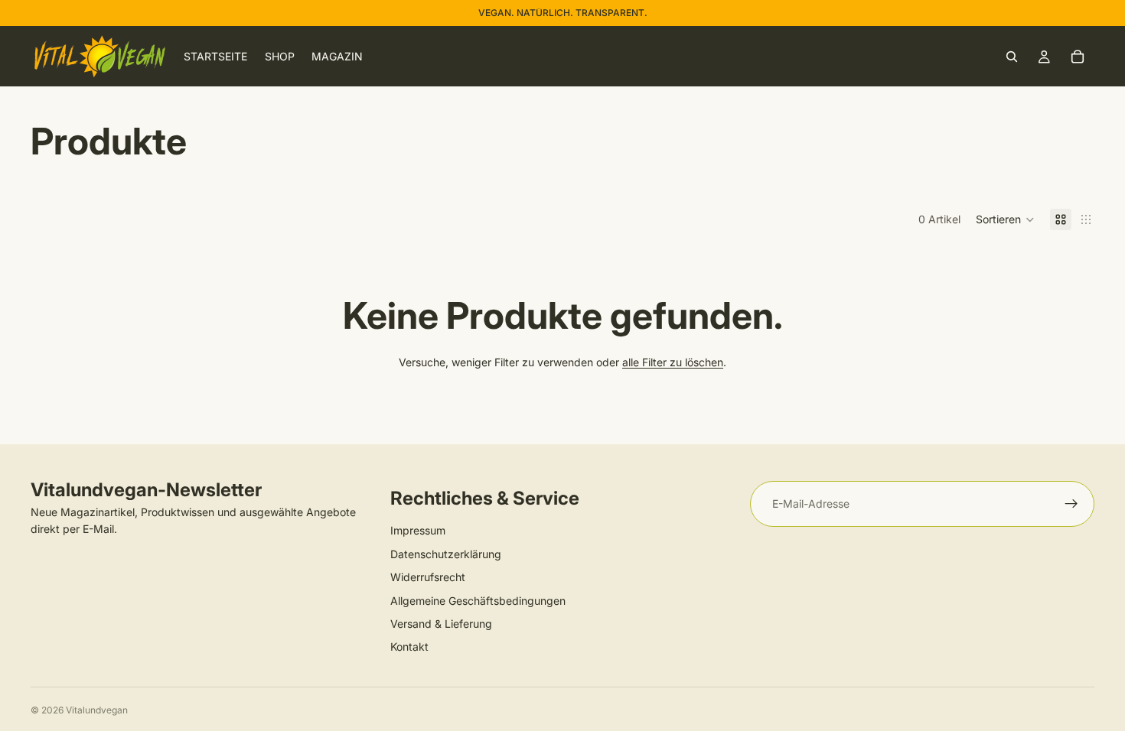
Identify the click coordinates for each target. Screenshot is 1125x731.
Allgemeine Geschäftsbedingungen (478, 600)
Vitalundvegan (97, 710)
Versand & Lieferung (441, 623)
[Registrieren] (1071, 504)
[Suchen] (1012, 56)
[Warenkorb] (1077, 56)
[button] (1005, 219)
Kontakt (409, 646)
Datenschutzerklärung (445, 553)
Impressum (417, 530)
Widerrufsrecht (427, 576)
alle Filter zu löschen (672, 362)
